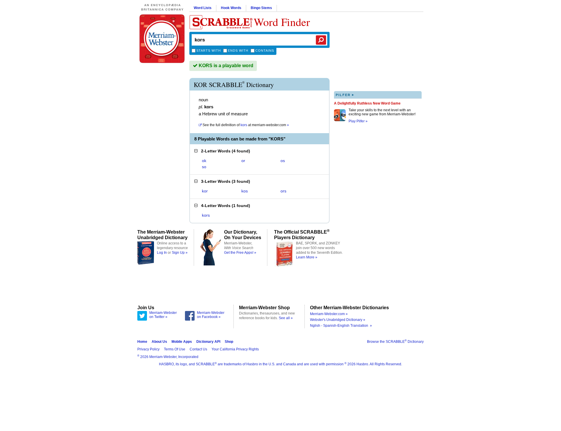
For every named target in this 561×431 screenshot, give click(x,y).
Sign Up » (180, 253)
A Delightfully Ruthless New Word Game (367, 103)
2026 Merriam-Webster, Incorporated (167, 357)
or (243, 160)
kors (206, 215)
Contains (264, 50)
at (245, 125)
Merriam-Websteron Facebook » (210, 315)
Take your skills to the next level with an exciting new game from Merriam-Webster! (382, 112)
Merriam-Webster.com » (329, 314)
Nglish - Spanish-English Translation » (341, 326)
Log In (162, 253)
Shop (229, 342)
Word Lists (203, 8)
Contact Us (198, 349)
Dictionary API (208, 342)
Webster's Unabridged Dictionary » (337, 320)
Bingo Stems (261, 8)
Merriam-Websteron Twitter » (163, 315)
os (282, 160)
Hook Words (231, 8)
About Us (159, 342)
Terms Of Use (174, 349)
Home (142, 342)
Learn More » (306, 257)
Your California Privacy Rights (235, 349)
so (204, 166)
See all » (286, 318)
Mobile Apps (182, 342)
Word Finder (282, 21)
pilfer (345, 95)
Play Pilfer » (358, 121)
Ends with (238, 50)
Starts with (208, 50)
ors (283, 191)
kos (244, 191)
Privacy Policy (148, 349)
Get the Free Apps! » (240, 253)
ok (204, 160)
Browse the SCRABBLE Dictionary (395, 342)
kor (205, 191)
